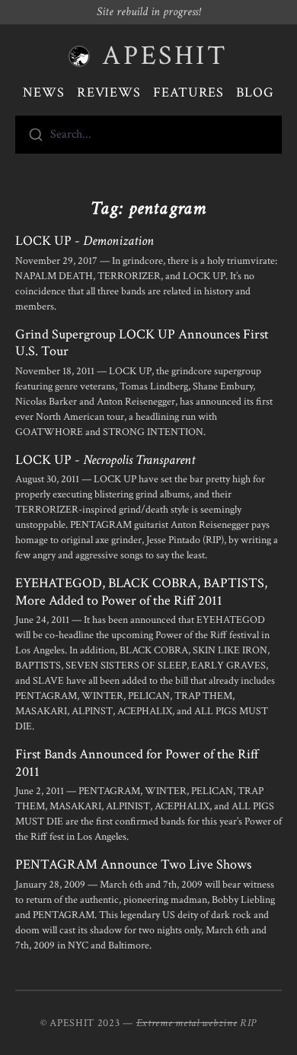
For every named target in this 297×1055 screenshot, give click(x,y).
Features (188, 92)
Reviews (109, 92)
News (44, 92)
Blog (255, 92)
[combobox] (148, 135)
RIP (248, 1023)
